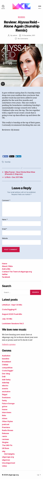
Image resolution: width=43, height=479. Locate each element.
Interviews (6, 412)
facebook (6, 277)
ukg (3, 451)
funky (4, 400)
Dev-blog (6, 374)
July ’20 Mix (7, 319)
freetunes (6, 397)
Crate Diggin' (7, 371)
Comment (6, 200)
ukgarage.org (8, 457)
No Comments (23, 39)
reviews (21, 17)
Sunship (7, 162)
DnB (4, 377)
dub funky (6, 380)
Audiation (6, 356)
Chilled (5, 365)
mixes (4, 418)
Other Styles (7, 421)
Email (4, 229)
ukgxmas (6, 460)
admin (15, 35)
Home (4, 264)
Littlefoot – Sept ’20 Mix (12, 305)
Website (5, 238)
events (5, 388)
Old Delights (9, 454)
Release (5, 433)
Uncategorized (8, 463)
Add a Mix (6, 269)
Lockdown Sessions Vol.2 (13, 323)
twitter (5, 274)
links (4, 415)
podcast (5, 424)
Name (5, 219)
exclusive (6, 391)
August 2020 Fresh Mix (12, 314)
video (4, 466)
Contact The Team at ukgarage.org (17, 272)
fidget (4, 394)
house (4, 409)
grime (4, 406)
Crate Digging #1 (9, 309)
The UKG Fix (7, 445)
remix (4, 436)
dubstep (5, 383)
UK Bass (5, 448)
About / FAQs (7, 266)
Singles (5, 442)
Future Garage (8, 403)
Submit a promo (9, 344)
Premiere (6, 427)
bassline (5, 359)
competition (7, 368)
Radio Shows (7, 430)
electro (5, 385)
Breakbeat (6, 362)
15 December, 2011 (28, 35)
